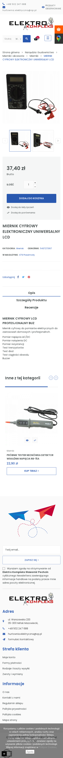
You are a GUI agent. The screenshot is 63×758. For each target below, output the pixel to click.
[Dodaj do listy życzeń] (27, 440)
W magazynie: (10, 254)
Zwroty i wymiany (13, 674)
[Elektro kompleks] (31, 24)
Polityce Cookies (47, 747)
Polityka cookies (12, 714)
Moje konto (9, 657)
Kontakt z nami (11, 697)
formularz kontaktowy (21, 639)
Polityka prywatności (14, 709)
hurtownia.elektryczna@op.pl (20, 10)
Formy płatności (12, 663)
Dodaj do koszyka (31, 198)
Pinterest (29, 277)
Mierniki (20, 248)
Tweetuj (23, 277)
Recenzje (31, 307)
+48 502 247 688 (16, 4)
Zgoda (30, 751)
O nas (6, 692)
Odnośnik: (33, 248)
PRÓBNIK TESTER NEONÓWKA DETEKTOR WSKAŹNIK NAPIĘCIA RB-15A (30, 456)
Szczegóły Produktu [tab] (31, 300)
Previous (5, 140)
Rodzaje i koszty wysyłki (16, 668)
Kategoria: (9, 248)
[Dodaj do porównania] (35, 440)
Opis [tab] (31, 293)
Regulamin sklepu (13, 703)
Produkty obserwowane (53, 7)
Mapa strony (10, 720)
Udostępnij (18, 277)
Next (57, 140)
